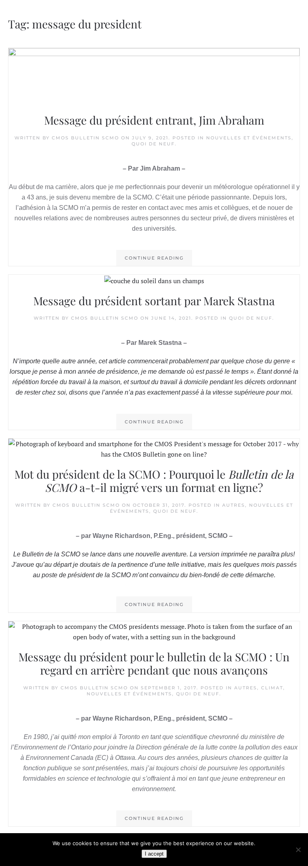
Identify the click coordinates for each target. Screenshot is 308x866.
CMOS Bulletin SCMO (85, 138)
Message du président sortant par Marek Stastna (154, 300)
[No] (298, 850)
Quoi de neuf (153, 144)
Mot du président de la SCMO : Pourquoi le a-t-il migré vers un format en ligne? (154, 481)
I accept (154, 854)
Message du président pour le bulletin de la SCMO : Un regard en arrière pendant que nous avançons (154, 663)
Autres (233, 505)
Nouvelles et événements (249, 138)
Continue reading (154, 258)
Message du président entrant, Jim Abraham (154, 120)
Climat (272, 688)
